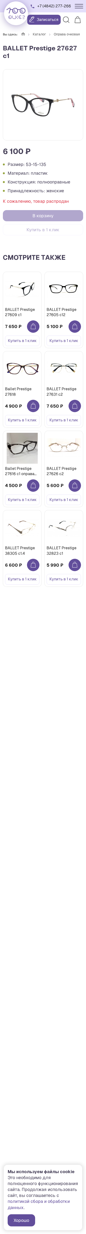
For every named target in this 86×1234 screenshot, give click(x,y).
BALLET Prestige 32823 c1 (61, 550)
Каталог (39, 34)
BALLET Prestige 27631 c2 (61, 391)
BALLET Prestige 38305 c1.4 (20, 550)
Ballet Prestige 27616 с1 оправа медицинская (19, 471)
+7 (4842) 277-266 (54, 6)
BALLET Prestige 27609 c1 (20, 312)
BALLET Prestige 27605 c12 (61, 312)
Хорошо (21, 1220)
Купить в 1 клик (43, 229)
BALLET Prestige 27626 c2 (61, 471)
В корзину (43, 215)
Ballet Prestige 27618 (18, 391)
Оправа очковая (67, 34)
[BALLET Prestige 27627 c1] (43, 105)
